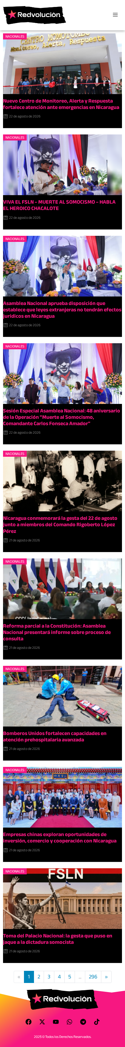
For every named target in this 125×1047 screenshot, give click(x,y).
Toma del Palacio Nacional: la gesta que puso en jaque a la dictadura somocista (57, 939)
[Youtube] (56, 1022)
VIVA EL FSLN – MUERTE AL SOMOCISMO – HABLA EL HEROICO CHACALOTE (59, 205)
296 (93, 977)
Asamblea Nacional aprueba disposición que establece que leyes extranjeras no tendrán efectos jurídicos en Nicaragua (62, 309)
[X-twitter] (42, 1022)
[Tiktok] (97, 1022)
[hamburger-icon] (115, 15)
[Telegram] (83, 1022)
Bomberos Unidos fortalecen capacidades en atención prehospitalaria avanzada (54, 736)
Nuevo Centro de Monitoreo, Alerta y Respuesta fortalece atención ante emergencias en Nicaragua (61, 104)
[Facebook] (28, 1022)
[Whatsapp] (69, 1022)
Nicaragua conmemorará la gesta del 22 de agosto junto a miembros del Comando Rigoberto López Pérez (60, 524)
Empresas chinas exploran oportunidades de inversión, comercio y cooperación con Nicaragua (60, 837)
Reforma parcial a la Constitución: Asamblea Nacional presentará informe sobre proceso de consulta (57, 632)
